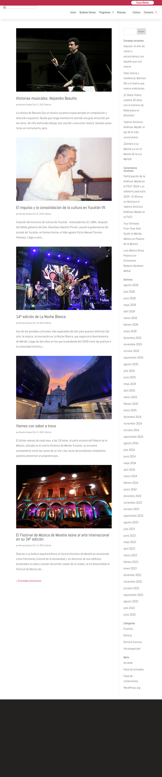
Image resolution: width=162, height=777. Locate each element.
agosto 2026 (131, 285)
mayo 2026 (130, 305)
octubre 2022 (131, 588)
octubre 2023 (131, 509)
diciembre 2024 (132, 417)
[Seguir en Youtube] (95, 755)
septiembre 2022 (133, 595)
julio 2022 (129, 608)
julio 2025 (129, 371)
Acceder (128, 663)
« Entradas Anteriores (28, 581)
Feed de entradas (134, 669)
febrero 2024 (131, 483)
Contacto (148, 12)
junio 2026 (130, 298)
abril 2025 (129, 390)
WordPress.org (132, 688)
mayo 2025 (130, 384)
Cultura (136, 12)
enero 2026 (130, 331)
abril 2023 (129, 549)
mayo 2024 (130, 463)
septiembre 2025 (133, 357)
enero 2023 (130, 568)
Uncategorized (132, 649)
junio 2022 (130, 614)
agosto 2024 (131, 443)
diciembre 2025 (132, 338)
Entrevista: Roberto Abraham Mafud (133, 266)
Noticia (48, 104)
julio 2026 (129, 292)
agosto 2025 (131, 364)
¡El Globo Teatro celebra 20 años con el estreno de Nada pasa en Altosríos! (134, 105)
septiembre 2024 (133, 437)
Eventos (128, 629)
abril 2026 (129, 311)
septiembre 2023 (133, 516)
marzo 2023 (130, 555)
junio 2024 (130, 456)
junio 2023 (130, 535)
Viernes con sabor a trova (36, 426)
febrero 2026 (131, 325)
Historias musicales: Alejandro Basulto (46, 98)
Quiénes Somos (88, 12)
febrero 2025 (131, 404)
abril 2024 (129, 470)
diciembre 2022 (132, 575)
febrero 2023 (131, 562)
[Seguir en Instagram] (81, 755)
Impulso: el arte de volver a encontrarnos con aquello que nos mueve (134, 56)
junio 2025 (130, 377)
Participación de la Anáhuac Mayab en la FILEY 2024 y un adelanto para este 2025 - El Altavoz (135, 186)
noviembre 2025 (133, 344)
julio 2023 (129, 529)
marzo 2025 (130, 397)
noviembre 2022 (133, 582)
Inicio (73, 12)
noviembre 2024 (133, 423)
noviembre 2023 (133, 503)
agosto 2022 (131, 601)
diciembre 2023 (132, 496)
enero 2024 (130, 489)
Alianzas (121, 12)
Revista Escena (25, 104)
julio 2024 (129, 450)
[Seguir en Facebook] (66, 755)
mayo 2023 (130, 542)
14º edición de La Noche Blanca (41, 316)
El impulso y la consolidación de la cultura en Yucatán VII (60, 207)
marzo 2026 (130, 318)
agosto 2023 (131, 522)
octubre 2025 (131, 351)
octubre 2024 (131, 430)
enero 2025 (130, 410)
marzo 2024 (130, 476)
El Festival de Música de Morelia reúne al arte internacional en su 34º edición (62, 537)
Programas (104, 12)
